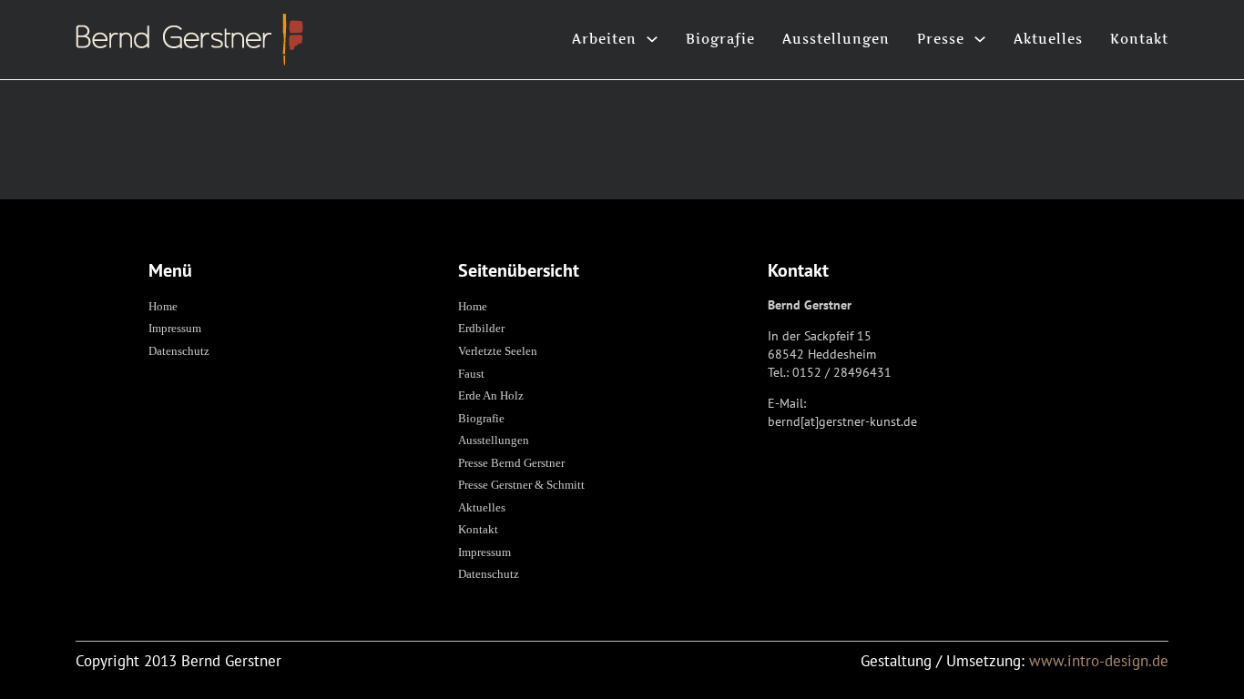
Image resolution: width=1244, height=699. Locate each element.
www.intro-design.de (1098, 661)
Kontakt (1139, 38)
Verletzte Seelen (497, 351)
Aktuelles (1048, 38)
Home (163, 306)
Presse (940, 38)
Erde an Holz (491, 395)
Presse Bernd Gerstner (511, 463)
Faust (471, 373)
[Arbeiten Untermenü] (652, 39)
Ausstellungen (836, 38)
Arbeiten (604, 38)
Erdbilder (481, 328)
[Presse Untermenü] (980, 39)
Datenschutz (178, 351)
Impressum (174, 328)
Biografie (720, 38)
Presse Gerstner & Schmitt (521, 484)
